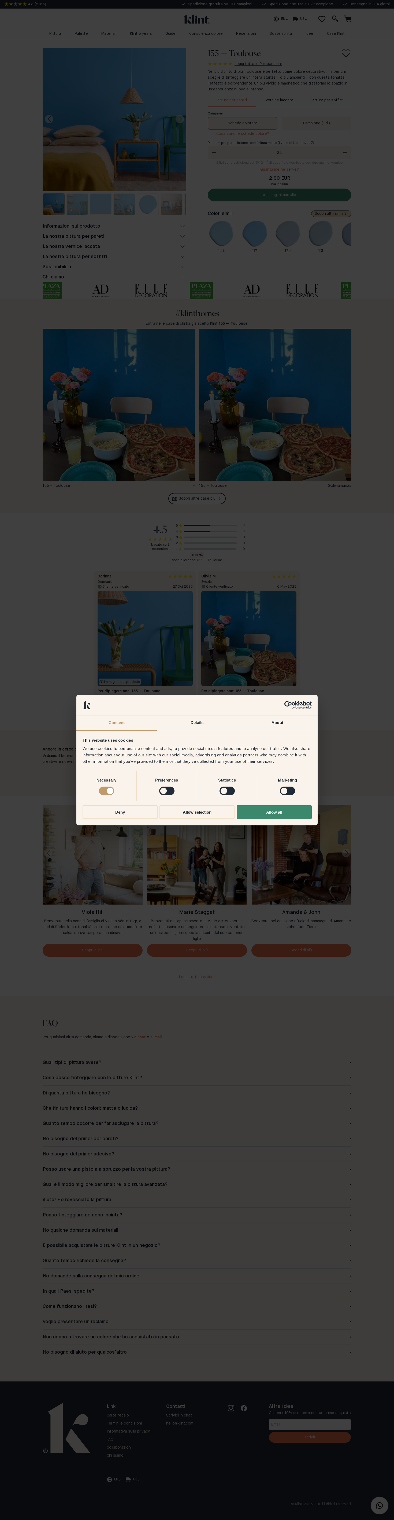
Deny (120, 812)
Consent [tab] (117, 722)
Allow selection (197, 812)
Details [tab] (197, 722)
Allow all (274, 812)
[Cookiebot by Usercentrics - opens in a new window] (288, 705)
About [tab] (277, 722)
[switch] (166, 791)
